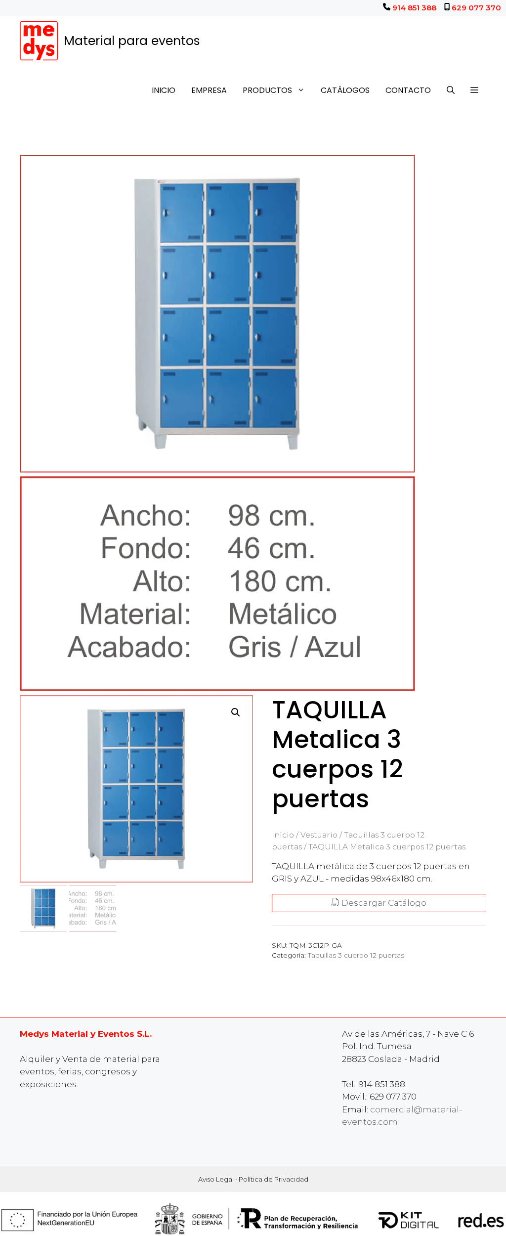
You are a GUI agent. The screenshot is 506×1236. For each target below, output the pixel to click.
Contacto (408, 90)
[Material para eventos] (39, 41)
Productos (267, 90)
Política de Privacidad (273, 1179)
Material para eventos (132, 40)
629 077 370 (476, 7)
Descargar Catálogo (382, 903)
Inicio (163, 90)
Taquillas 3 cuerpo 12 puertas (356, 955)
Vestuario (318, 834)
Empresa (209, 90)
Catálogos (345, 90)
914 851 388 (414, 7)
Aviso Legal (216, 1179)
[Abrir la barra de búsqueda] (451, 90)
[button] (474, 90)
